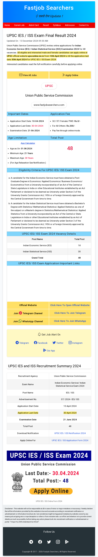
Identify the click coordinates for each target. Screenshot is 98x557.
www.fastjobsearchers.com (49, 104)
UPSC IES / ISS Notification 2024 (70, 433)
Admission (70, 25)
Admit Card (34, 25)
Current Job (19, 25)
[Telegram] (31, 542)
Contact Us (84, 25)
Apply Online (71, 75)
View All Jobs (29, 75)
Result (46, 25)
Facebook (42, 343)
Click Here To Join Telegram (70, 312)
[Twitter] (49, 542)
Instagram (77, 343)
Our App (50, 350)
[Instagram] (58, 542)
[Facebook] (40, 542)
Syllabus (57, 25)
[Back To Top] (94, 553)
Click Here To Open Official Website (70, 305)
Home (7, 25)
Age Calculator (28, 143)
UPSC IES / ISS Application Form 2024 (70, 440)
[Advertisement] (49, 283)
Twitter (59, 343)
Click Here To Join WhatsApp (70, 321)
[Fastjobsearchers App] (67, 542)
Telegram (24, 343)
